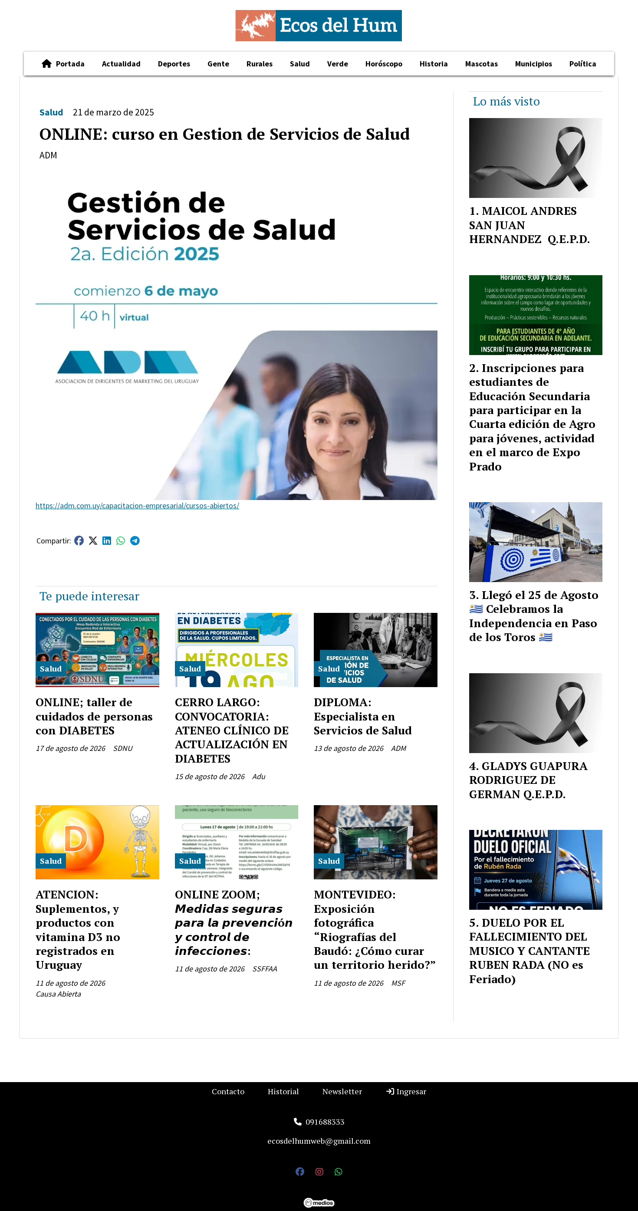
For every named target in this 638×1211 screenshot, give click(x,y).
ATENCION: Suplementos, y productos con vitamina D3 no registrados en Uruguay (78, 929)
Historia (434, 64)
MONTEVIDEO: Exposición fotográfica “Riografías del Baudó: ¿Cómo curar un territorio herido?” (375, 929)
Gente (218, 64)
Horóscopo (383, 64)
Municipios (533, 64)
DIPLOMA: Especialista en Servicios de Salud (363, 715)
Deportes (174, 64)
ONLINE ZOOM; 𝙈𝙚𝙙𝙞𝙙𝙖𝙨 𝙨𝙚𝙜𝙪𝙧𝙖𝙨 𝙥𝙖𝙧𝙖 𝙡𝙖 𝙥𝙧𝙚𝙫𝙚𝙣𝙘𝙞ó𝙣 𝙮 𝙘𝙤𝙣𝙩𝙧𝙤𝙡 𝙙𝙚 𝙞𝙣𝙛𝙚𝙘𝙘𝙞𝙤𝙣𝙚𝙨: (234, 922)
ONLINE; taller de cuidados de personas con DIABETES (94, 715)
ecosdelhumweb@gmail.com (319, 1140)
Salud (300, 64)
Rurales (260, 64)
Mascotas (481, 64)
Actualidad (121, 64)
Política (582, 64)
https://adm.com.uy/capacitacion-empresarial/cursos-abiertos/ (137, 505)
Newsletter (342, 1091)
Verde (337, 64)
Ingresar (410, 1091)
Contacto (228, 1091)
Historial (283, 1091)
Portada (70, 64)
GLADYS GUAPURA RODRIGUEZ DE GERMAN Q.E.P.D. (528, 779)
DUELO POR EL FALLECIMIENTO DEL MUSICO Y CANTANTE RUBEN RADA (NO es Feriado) (529, 950)
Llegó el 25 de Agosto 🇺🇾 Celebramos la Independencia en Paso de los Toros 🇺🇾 (534, 615)
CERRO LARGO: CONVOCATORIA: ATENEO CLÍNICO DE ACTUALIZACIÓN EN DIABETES (232, 730)
